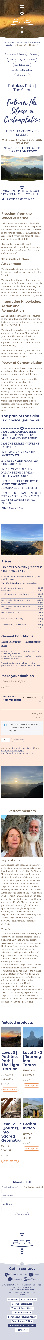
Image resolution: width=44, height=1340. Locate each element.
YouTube (32, 1279)
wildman (30, 59)
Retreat (33, 54)
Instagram (17, 1279)
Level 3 (9, 45)
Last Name (7, 1204)
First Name (7, 1195)
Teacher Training (32, 42)
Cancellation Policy (22, 1321)
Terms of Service (22, 1312)
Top (22, 1264)
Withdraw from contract (22, 1325)
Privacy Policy (28, 1299)
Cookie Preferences (22, 1304)
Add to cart (18, 740)
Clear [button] (41, 701)
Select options (10, 1089)
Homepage (8, 42)
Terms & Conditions (21, 1308)
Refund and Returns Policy (22, 1317)
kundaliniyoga (21, 65)
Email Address (9, 1187)
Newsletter (22, 1330)
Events (19, 42)
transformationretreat (22, 70)
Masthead (13, 1299)
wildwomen (22, 75)
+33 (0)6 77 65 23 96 (18, 1274)
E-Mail (36, 1274)
